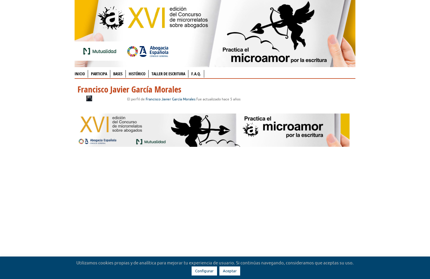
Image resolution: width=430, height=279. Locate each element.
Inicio (80, 73)
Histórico (137, 73)
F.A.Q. (196, 73)
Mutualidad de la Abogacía (100, 51)
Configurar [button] (204, 271)
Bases (118, 73)
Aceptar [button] (230, 271)
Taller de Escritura (168, 73)
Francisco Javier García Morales (170, 99)
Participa (99, 73)
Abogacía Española (147, 51)
